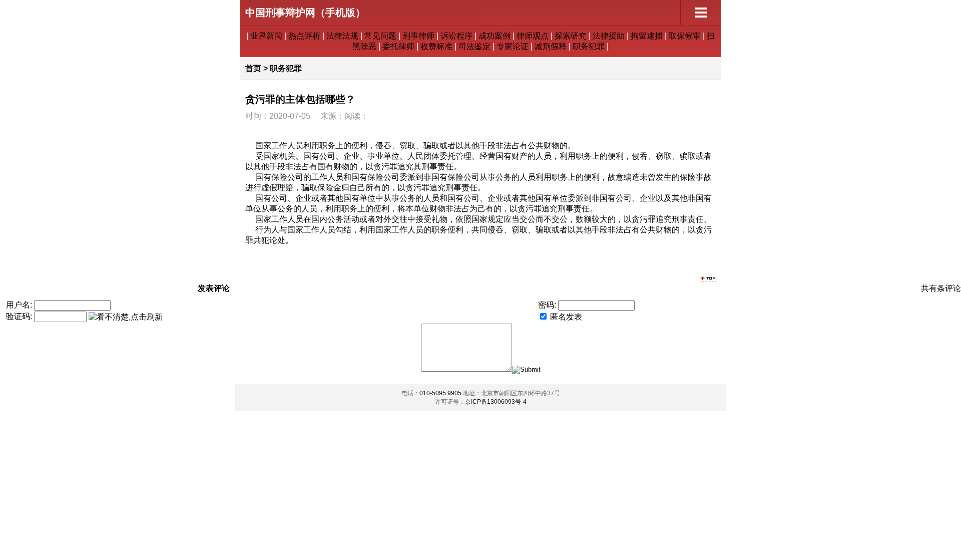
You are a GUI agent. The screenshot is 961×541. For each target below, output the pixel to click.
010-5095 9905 (440, 393)
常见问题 (380, 36)
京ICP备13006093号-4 (496, 401)
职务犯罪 (589, 46)
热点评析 (304, 36)
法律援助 (609, 36)
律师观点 (533, 36)
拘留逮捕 (647, 36)
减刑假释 (551, 46)
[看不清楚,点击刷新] (126, 317)
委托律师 (398, 46)
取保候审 (685, 36)
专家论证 (513, 46)
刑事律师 (418, 36)
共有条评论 (941, 288)
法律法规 (342, 36)
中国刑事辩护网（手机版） (305, 12)
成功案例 (494, 36)
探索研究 (571, 36)
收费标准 (436, 46)
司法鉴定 (474, 46)
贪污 (381, 166)
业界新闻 (266, 36)
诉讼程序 (456, 36)
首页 (253, 68)
